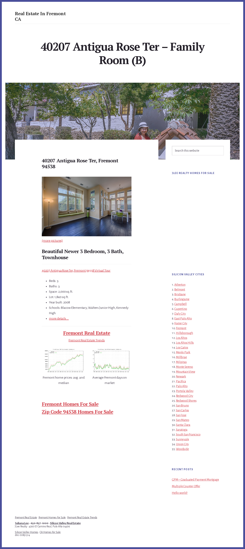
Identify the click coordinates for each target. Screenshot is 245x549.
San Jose (181, 415)
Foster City (180, 323)
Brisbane (179, 294)
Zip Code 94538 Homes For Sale (77, 411)
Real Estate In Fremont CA (40, 16)
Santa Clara (183, 425)
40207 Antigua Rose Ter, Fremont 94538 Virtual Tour (76, 270)
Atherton (179, 284)
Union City (182, 444)
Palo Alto (181, 386)
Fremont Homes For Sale (70, 404)
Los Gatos (182, 347)
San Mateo (182, 420)
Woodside (182, 449)
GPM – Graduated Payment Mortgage (195, 479)
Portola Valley (184, 391)
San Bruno (182, 405)
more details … (59, 318)
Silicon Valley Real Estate (65, 523)
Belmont (179, 289)
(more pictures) (52, 240)
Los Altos (181, 338)
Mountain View (185, 371)
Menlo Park (183, 352)
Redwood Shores (186, 400)
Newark (181, 376)
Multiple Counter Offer (186, 486)
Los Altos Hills (185, 342)
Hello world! (180, 493)
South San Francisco (188, 434)
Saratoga (181, 429)
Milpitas (181, 362)
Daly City (180, 313)
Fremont (181, 328)
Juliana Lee (22, 523)
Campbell (180, 304)
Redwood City (184, 396)
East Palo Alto (183, 318)
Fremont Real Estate (86, 333)
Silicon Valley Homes (26, 532)
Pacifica (181, 381)
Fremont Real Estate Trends (87, 340)
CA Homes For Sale (50, 532)
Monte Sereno (184, 367)
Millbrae (181, 357)
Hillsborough (184, 333)
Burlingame (181, 299)
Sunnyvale (182, 439)
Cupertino (180, 309)
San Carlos (182, 410)
